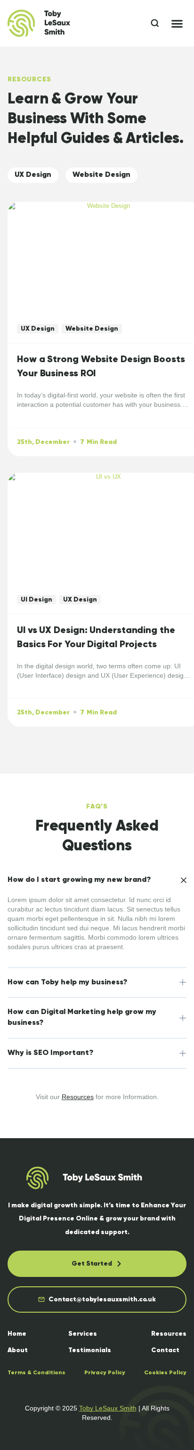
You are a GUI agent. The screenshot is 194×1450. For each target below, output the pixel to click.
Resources (78, 1097)
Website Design (101, 175)
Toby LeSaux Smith (108, 1408)
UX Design (33, 175)
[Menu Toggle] (177, 23)
